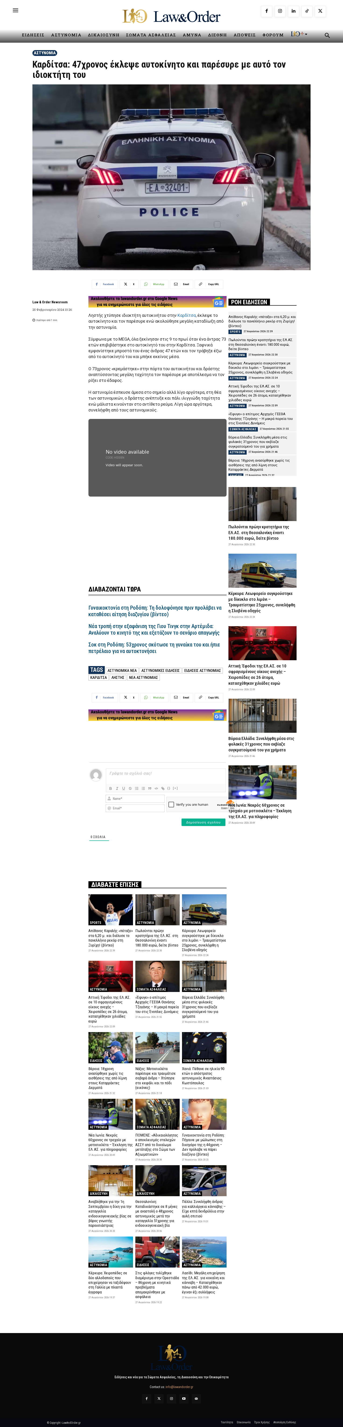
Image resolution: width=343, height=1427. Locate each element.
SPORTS (95, 923)
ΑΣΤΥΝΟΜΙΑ (45, 52)
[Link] (163, 788)
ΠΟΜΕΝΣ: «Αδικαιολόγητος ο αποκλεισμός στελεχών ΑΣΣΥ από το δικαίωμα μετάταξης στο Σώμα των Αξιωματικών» (156, 1145)
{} (169, 788)
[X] (320, 11)
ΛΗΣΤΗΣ (118, 677)
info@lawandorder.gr (179, 1387)
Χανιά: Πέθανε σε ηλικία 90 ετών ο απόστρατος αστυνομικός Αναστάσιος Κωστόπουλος (203, 1075)
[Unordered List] (143, 788)
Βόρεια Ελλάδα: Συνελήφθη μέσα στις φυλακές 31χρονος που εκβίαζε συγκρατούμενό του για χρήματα (203, 1007)
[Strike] (130, 788)
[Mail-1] (196, 1398)
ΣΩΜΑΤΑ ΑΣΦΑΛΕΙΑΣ (151, 989)
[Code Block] (156, 788)
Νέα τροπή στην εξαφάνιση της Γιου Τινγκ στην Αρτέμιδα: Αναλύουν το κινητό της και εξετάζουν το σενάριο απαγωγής (154, 629)
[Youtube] (184, 1398)
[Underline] (123, 788)
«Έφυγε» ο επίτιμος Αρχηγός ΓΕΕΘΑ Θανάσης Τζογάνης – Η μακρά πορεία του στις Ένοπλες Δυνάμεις (157, 1004)
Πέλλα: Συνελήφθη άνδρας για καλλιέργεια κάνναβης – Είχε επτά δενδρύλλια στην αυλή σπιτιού (204, 1208)
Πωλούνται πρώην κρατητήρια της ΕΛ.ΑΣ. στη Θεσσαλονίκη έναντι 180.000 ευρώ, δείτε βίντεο (156, 937)
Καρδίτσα (187, 315)
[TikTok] (307, 11)
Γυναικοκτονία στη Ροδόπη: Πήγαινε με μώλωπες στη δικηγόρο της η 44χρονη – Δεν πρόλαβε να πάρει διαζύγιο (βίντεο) (203, 1145)
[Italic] (117, 788)
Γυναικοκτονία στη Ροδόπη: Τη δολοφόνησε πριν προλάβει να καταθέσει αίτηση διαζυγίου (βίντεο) (154, 611)
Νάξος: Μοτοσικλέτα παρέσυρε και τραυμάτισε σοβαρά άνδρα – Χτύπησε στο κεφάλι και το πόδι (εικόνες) (155, 1078)
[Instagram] (280, 11)
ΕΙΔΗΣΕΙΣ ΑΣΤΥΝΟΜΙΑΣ (202, 670)
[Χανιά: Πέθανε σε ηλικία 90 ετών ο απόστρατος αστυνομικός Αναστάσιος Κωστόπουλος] (204, 1047)
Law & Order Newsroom (50, 302)
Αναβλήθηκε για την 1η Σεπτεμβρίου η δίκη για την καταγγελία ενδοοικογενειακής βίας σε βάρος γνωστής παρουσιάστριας (109, 1213)
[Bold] (110, 788)
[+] (175, 788)
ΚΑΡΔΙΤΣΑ (98, 677)
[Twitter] (159, 1398)
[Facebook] (266, 11)
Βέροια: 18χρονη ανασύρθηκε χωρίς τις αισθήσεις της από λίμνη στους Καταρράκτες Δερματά (107, 1078)
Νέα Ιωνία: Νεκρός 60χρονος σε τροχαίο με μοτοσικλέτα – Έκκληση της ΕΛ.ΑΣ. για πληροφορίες (110, 1142)
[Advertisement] (157, 535)
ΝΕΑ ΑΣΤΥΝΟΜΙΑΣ (143, 677)
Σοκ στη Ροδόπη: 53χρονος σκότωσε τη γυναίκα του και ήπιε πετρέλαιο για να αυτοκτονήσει (154, 648)
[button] (327, 36)
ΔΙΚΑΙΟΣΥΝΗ (99, 1194)
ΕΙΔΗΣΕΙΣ (96, 1061)
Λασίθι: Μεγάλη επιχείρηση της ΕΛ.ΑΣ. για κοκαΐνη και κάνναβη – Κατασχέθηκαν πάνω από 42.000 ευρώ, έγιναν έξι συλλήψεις (203, 1282)
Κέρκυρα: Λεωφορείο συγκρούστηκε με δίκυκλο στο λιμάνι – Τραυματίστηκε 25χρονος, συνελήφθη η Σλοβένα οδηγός (204, 940)
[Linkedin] (293, 11)
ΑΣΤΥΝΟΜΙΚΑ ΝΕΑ (122, 670)
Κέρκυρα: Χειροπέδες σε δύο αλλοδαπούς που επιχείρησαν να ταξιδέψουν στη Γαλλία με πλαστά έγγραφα (109, 1282)
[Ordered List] (136, 788)
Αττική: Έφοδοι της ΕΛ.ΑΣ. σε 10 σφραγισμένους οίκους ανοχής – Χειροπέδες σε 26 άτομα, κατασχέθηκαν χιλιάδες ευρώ (109, 1009)
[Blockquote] (150, 788)
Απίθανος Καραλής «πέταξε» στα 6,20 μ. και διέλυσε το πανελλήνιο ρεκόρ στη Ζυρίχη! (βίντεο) (110, 937)
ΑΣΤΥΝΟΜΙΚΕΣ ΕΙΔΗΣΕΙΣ (160, 670)
